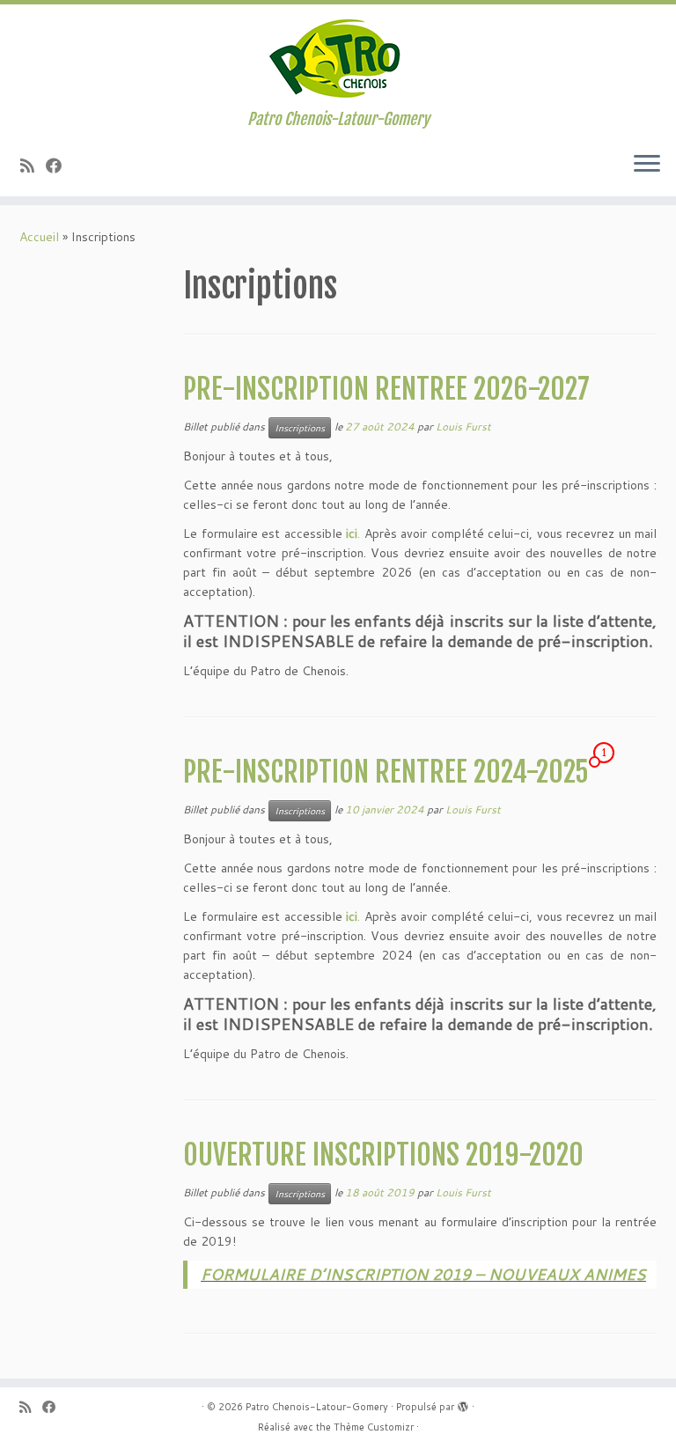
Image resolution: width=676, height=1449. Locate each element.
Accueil (39, 237)
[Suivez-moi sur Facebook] (59, 165)
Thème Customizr (374, 1427)
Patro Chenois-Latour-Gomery (317, 1407)
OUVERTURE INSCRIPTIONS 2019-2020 (383, 1155)
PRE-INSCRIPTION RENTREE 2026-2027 (386, 389)
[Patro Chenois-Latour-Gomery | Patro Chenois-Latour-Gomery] (338, 57)
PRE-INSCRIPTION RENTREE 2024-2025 (386, 772)
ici (351, 533)
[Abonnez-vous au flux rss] (33, 165)
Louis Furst (463, 426)
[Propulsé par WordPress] (463, 1403)
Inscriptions (300, 428)
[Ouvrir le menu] (647, 164)
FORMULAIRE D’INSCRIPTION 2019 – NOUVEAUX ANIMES (423, 1274)
